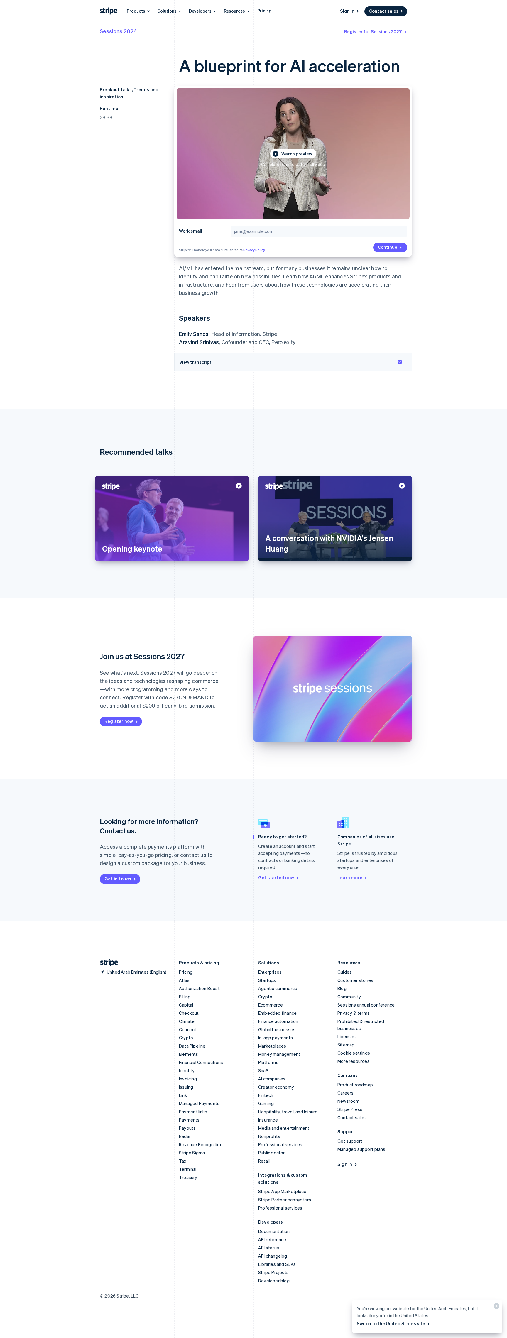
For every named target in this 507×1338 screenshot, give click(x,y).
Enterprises (270, 972)
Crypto (186, 1038)
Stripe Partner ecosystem (284, 1199)
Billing (184, 996)
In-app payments (275, 1038)
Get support (349, 1141)
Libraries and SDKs (277, 1264)
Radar (185, 1136)
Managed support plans (361, 1149)
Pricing (264, 10)
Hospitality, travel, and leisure (287, 1111)
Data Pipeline (192, 1046)
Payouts (187, 1128)
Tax (183, 1161)
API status (268, 1248)
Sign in (347, 11)
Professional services (280, 1144)
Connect (187, 1029)
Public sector (271, 1153)
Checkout (189, 1013)
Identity (187, 1070)
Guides (344, 972)
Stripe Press (349, 1109)
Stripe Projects (273, 1272)
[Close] (495, 1307)
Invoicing (188, 1079)
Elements (188, 1054)
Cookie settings (353, 1053)
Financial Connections (201, 1062)
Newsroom (348, 1101)
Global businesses (276, 1029)
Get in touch (117, 879)
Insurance (268, 1120)
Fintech (265, 1095)
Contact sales (383, 11)
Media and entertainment (284, 1128)
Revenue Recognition (200, 1144)
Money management (279, 1054)
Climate (187, 1021)
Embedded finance (277, 1013)
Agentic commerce (277, 988)
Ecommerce (270, 1005)
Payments (189, 1120)
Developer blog (274, 1280)
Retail (264, 1161)
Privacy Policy (254, 250)
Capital (186, 1005)
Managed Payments (199, 1103)
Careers (345, 1093)
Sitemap (345, 1045)
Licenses (346, 1036)
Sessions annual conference (366, 1005)
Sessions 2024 (118, 31)
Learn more (349, 877)
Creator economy (276, 1087)
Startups (267, 980)
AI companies (271, 1079)
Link (183, 1095)
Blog (342, 988)
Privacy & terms (353, 1013)
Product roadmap (355, 1084)
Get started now (276, 877)
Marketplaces (272, 1046)
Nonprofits (269, 1136)
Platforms (268, 1062)
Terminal (188, 1169)
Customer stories (355, 980)
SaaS (263, 1070)
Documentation (274, 1231)
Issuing (186, 1087)
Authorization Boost (199, 988)
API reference (272, 1239)
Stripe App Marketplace (282, 1191)
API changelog (272, 1256)
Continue (387, 247)
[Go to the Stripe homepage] (106, 962)
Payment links (193, 1111)
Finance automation (278, 1021)
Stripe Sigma (192, 1153)
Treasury (188, 1177)
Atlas (184, 980)
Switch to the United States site (391, 1323)
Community (349, 996)
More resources (353, 1061)
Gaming (266, 1103)
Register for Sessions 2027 (373, 31)
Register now (118, 721)
